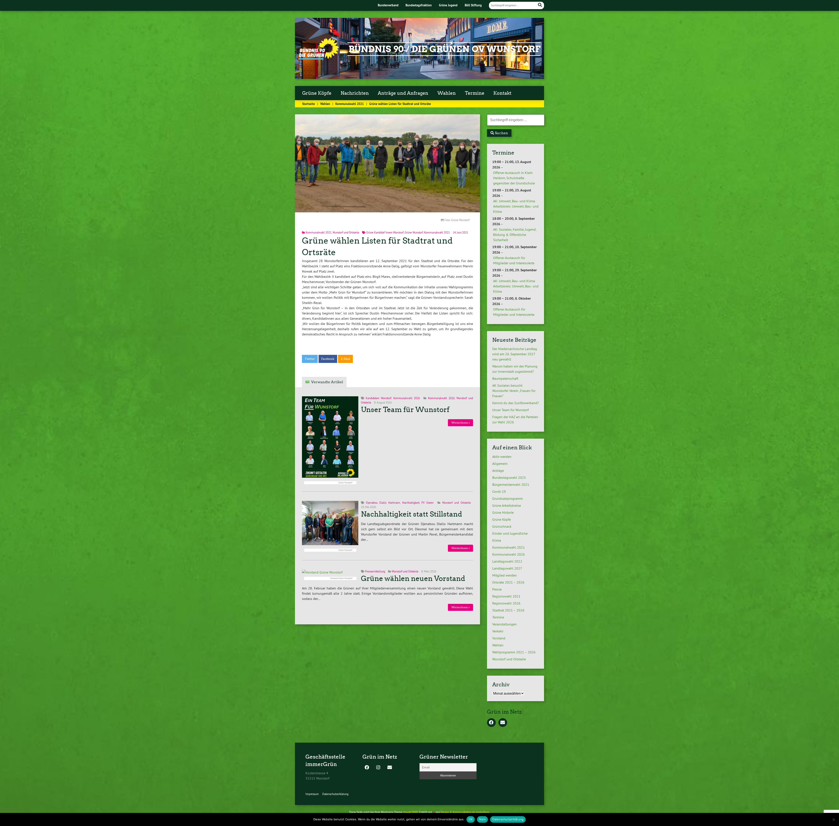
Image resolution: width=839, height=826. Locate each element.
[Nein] (833, 819)
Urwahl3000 (410, 812)
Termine (474, 93)
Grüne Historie (503, 512)
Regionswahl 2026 (506, 603)
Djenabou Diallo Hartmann (383, 502)
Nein (482, 819)
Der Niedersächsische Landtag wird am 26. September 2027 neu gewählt (514, 354)
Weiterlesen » (460, 422)
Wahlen (446, 93)
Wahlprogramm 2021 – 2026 (514, 652)
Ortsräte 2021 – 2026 (508, 582)
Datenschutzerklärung (335, 794)
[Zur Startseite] (318, 58)
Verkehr (497, 631)
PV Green (427, 502)
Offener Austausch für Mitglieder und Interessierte (513, 260)
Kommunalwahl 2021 (349, 104)
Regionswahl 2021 (506, 596)
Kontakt (502, 93)
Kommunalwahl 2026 (406, 398)
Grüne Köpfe (316, 93)
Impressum (312, 794)
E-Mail (345, 359)
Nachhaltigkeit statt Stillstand (411, 514)
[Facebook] (491, 723)
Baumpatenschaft (505, 378)
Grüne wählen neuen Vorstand (413, 578)
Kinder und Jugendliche (510, 533)
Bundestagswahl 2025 (509, 477)
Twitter (310, 359)
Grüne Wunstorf (414, 232)
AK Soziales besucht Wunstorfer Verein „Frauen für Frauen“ (514, 390)
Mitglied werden (504, 575)
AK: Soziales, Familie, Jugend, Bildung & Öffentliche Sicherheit (514, 234)
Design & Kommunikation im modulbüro (465, 812)
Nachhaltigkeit (411, 502)
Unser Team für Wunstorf (405, 409)
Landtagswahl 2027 (507, 568)
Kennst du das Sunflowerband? (515, 403)
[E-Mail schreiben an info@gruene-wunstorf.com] (502, 723)
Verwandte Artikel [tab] (327, 382)
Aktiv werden (501, 456)
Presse (497, 589)
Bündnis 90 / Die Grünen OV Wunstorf (444, 49)
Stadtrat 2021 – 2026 (508, 610)
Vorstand (498, 638)
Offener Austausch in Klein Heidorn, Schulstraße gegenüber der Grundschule (514, 177)
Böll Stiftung (473, 5)
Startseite (308, 104)
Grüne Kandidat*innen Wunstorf (385, 232)
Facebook (327, 359)
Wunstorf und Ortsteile (346, 232)
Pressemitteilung (375, 571)
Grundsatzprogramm (507, 498)
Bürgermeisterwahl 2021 (510, 484)
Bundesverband (388, 5)
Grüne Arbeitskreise (506, 505)
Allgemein (500, 463)
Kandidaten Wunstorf (378, 398)
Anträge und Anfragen (403, 93)
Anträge (498, 470)
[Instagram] (378, 768)
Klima (496, 540)
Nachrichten (355, 93)
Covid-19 (499, 491)
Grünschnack (501, 526)
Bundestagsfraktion (419, 5)
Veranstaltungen (504, 624)
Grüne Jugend (448, 5)
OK (471, 819)
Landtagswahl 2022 (507, 561)
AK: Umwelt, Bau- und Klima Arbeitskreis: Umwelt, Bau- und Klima (516, 206)
